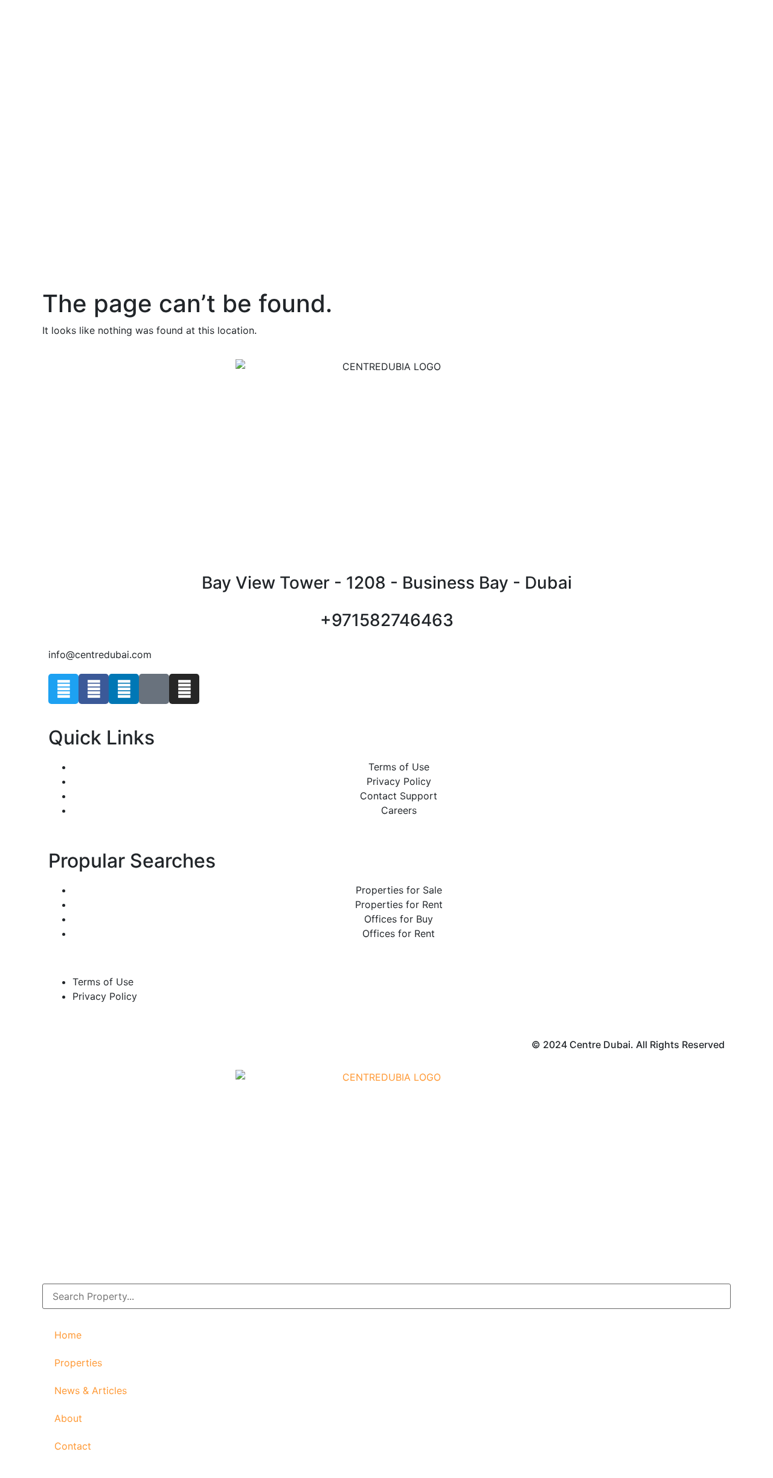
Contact (72, 1446)
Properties (78, 1363)
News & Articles (90, 1390)
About (68, 1418)
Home (68, 1335)
